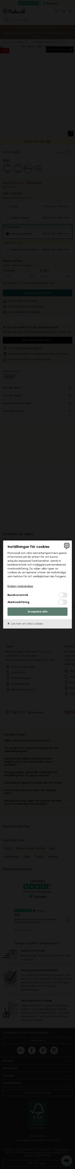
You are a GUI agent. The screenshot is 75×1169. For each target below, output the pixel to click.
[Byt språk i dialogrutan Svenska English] (66, 545)
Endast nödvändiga (20, 586)
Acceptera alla (37, 611)
